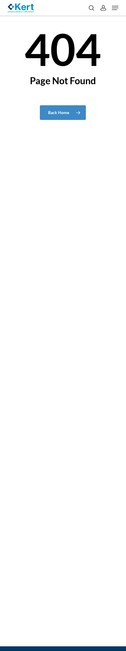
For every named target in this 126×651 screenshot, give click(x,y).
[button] (115, 8)
